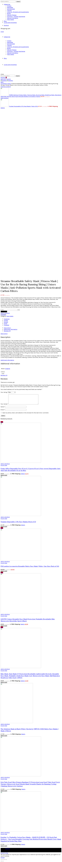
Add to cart (3, 311)
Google (6, 322)
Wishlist (6, 25)
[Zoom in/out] (6, 859)
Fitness (9, 6)
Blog (5, 21)
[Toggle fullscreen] (4, 859)
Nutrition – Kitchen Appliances (16, 16)
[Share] (3, 859)
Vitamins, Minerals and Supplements (18, 12)
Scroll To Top (4, 853)
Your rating (4, 392)
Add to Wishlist (5, 313)
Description (7, 328)
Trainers (9, 10)
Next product (4, 98)
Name (3, 407)
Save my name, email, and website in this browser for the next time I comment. (26, 413)
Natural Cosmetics (12, 18)
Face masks (10, 19)
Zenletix (7, 848)
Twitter (6, 320)
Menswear (10, 7)
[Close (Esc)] (1, 859)
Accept (3, 857)
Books (9, 13)
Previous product (6, 86)
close (2, 31)
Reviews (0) (7, 331)
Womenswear (11, 9)
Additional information (10, 329)
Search (18, 1)
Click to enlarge (5, 277)
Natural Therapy (11, 15)
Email (5, 323)
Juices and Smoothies (10, 22)
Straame (7, 368)
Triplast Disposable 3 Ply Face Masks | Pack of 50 (23, 106)
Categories (7, 4)
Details (3, 108)
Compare (3, 314)
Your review (4, 404)
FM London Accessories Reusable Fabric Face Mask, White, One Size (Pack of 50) (30, 566)
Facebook (7, 319)
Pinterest (6, 325)
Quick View (4, 465)
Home (2, 83)
